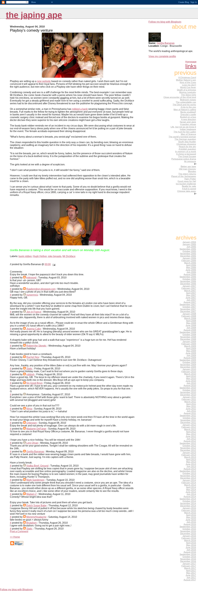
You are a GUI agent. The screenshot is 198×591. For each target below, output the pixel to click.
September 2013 (188, 471)
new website (44, 81)
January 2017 (189, 563)
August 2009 (190, 358)
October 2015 (189, 529)
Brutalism (31, 522)
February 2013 (188, 455)
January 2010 (189, 369)
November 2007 (188, 309)
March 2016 (190, 540)
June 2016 (191, 547)
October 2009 (189, 362)
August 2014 (190, 496)
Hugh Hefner (40, 256)
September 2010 (188, 388)
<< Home (15, 537)
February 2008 (188, 316)
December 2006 (188, 284)
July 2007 (191, 300)
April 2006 (191, 265)
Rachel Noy (32, 357)
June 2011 (191, 408)
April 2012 (191, 432)
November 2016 (188, 559)
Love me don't (189, 85)
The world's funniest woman (182, 136)
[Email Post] (53, 264)
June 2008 (191, 325)
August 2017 (190, 580)
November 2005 (188, 253)
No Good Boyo (34, 383)
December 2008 (188, 339)
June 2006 (191, 270)
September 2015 (188, 526)
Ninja (29, 408)
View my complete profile (162, 56)
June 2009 (191, 353)
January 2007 (189, 286)
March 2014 (190, 485)
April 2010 (191, 376)
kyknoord (31, 277)
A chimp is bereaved (186, 154)
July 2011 (191, 411)
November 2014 (188, 503)
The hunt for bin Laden (185, 131)
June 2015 (191, 520)
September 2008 (188, 332)
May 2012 (191, 434)
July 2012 (191, 439)
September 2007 (188, 304)
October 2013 (189, 473)
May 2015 (191, 517)
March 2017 (190, 568)
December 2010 (188, 395)
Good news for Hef (187, 181)
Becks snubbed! (188, 112)
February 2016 (188, 538)
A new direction (188, 119)
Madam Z (31, 494)
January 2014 (189, 480)
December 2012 (188, 450)
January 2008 (189, 314)
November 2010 (188, 392)
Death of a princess (186, 90)
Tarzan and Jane (188, 122)
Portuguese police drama (183, 159)
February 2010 (188, 371)
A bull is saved (189, 188)
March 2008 (190, 318)
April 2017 (191, 570)
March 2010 (190, 374)
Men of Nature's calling (185, 109)
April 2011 (191, 404)
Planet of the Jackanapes (183, 176)
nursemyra (32, 294)
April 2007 (191, 293)
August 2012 (190, 441)
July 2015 (191, 522)
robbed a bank (80, 109)
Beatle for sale (189, 186)
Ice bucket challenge (186, 183)
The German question (185, 139)
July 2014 (191, 494)
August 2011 (190, 413)
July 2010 (191, 383)
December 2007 (188, 311)
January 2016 (189, 536)
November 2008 (188, 337)
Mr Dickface (68, 256)
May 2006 (191, 267)
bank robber (25, 256)
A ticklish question (187, 149)
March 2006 (190, 263)
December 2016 (188, 561)
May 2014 (191, 489)
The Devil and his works (184, 104)
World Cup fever (188, 87)
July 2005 (191, 247)
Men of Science (188, 134)
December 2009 (188, 367)
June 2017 (191, 575)
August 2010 (190, 385)
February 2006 (188, 260)
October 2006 (189, 279)
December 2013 (188, 478)
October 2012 (189, 445)
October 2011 (189, 418)
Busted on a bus (188, 117)
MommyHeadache (36, 517)
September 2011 (188, 415)
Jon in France (33, 311)
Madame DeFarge (36, 428)
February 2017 (188, 566)
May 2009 (191, 351)
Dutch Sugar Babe (36, 505)
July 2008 (191, 327)
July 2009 (191, 355)
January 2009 (189, 341)
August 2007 (190, 302)
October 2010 (189, 390)
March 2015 (190, 513)
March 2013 (190, 457)
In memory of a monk (185, 151)
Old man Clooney (187, 169)
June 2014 (191, 492)
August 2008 (190, 330)
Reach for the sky (187, 146)
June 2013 (191, 464)
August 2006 (190, 274)
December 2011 (188, 422)
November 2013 (188, 476)
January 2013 (189, 452)
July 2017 (191, 577)
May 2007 (191, 295)
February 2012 (188, 427)
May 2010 (191, 378)
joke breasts (54, 256)
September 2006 (188, 277)
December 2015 (188, 533)
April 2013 (191, 459)
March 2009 (190, 346)
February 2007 (188, 288)
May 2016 (191, 545)
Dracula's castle (188, 114)
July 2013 (191, 466)
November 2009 (188, 365)
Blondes (192, 171)
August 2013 (190, 469)
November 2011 (188, 420)
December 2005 (188, 256)
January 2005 (189, 244)
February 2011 (189, 399)
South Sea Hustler (187, 141)
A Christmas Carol (187, 77)
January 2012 (189, 425)
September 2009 (188, 360)
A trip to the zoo (188, 107)
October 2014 (189, 501)
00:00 (48, 264)
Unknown (31, 423)
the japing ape (34, 15)
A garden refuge (188, 124)
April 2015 (191, 515)
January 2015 (189, 508)
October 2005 (189, 251)
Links (190, 66)
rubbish (30, 374)
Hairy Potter (190, 179)
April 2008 (191, 321)
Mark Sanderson (35, 480)
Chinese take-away (186, 191)
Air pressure (190, 161)
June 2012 (191, 436)
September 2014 (188, 499)
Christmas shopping (186, 144)
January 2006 (189, 258)
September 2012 (188, 443)
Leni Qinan (32, 443)
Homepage (190, 61)
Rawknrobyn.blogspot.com (41, 289)
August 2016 (190, 552)
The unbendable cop (186, 102)
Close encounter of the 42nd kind (180, 97)
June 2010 (191, 381)
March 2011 (190, 402)
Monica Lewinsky (187, 92)
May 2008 (191, 323)
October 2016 (189, 557)
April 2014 (191, 487)
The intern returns (187, 174)
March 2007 (190, 290)
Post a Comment (19, 531)
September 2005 (188, 249)
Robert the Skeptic (36, 345)
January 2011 (189, 397)
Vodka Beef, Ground (37, 465)
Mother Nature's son (186, 80)
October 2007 (189, 307)
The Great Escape (187, 156)
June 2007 (191, 297)
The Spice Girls (188, 94)
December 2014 (188, 506)
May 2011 (191, 406)
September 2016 (188, 554)
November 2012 (188, 448)
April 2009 (191, 348)
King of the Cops (188, 82)
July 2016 (191, 550)
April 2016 (191, 543)
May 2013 (191, 462)
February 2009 (188, 344)
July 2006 (191, 272)
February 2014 (188, 482)
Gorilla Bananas (35, 451)
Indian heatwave (188, 129)
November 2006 (188, 281)
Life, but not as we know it (183, 127)
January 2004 (189, 242)
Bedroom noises (188, 99)
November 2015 (188, 531)
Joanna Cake (33, 328)
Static (29, 368)
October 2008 (189, 334)
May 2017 (191, 573)
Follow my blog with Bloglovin (164, 22)
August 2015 (190, 524)
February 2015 (188, 510)
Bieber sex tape (188, 166)
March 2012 (190, 429)
